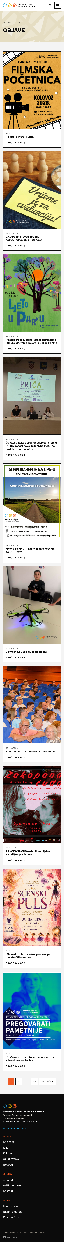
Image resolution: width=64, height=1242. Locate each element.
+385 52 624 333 (11, 1122)
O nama (8, 1179)
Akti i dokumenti (12, 1185)
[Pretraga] (50, 5)
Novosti (8, 1164)
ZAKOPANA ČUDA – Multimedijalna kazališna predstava (28, 853)
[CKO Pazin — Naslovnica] (19, 5)
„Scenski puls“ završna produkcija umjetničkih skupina (28, 956)
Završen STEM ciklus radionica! (26, 651)
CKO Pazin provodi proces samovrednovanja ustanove (24, 238)
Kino (5, 1147)
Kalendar (8, 1141)
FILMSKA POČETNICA (20, 137)
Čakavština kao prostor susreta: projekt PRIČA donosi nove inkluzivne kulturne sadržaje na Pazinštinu (31, 446)
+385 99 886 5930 (29, 1122)
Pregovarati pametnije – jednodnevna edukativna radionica (30, 1059)
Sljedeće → (47, 1081)
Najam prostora (13, 1211)
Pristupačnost (12, 1217)
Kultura (7, 1153)
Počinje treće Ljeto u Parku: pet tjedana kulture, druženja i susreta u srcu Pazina (31, 341)
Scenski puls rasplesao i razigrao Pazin (31, 751)
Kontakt (8, 1191)
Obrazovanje (11, 1158)
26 (34, 1081)
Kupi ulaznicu (11, 1206)
